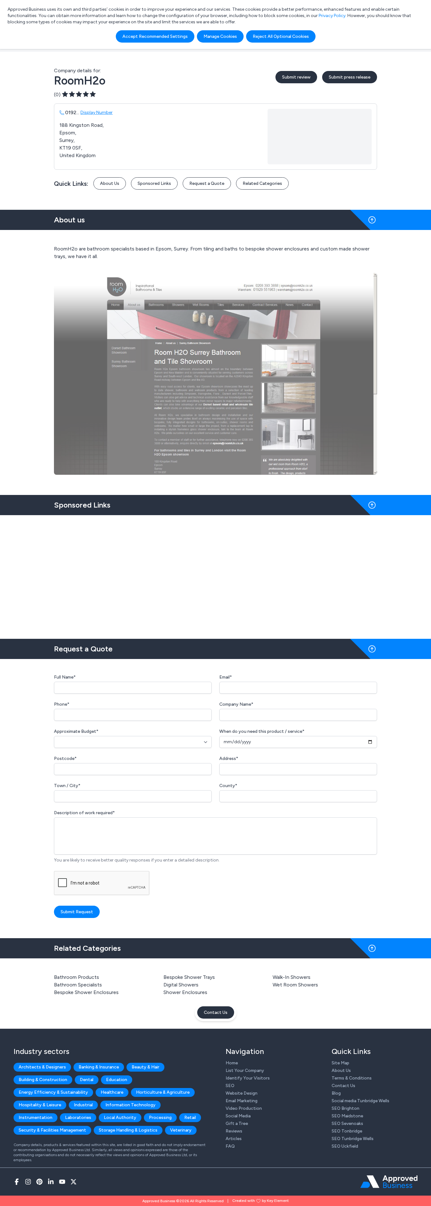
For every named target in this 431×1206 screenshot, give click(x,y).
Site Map (340, 1063)
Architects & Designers (42, 1067)
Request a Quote (206, 183)
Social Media (238, 1116)
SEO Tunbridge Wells (353, 1138)
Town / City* (67, 785)
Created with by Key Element (260, 1200)
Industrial (83, 1105)
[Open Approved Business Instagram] (28, 1182)
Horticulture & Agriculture (163, 1092)
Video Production (244, 1108)
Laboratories (78, 1117)
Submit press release (349, 77)
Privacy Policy (332, 15)
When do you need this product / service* (261, 731)
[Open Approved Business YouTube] (62, 1182)
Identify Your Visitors (248, 1078)
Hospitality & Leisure (40, 1105)
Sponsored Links (154, 183)
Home (232, 1063)
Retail (190, 1117)
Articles (234, 1138)
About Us (109, 183)
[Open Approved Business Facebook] (17, 1182)
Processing (160, 1117)
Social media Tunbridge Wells (360, 1100)
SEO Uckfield (345, 1146)
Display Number (96, 112)
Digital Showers (180, 985)
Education (116, 1079)
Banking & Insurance (99, 1067)
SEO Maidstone (347, 1116)
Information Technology (130, 1105)
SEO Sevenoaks (347, 1123)
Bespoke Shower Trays (189, 977)
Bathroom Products (76, 977)
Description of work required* (84, 812)
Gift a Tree (237, 1123)
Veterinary (181, 1130)
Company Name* (236, 704)
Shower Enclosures (185, 992)
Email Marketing (241, 1100)
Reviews (234, 1131)
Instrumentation (35, 1117)
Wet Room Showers (295, 985)
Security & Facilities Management (52, 1130)
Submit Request (77, 912)
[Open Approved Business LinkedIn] (51, 1182)
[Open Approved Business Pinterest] (39, 1182)
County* (228, 785)
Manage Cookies (220, 36)
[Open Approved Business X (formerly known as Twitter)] (73, 1182)
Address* (228, 758)
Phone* (61, 704)
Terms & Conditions (352, 1078)
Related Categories (262, 183)
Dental (86, 1079)
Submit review (296, 77)
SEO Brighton (345, 1108)
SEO (230, 1085)
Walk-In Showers (291, 977)
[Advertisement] (215, 574)
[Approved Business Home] (388, 1181)
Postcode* (65, 758)
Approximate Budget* (76, 731)
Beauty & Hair (145, 1067)
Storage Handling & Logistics (128, 1130)
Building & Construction (43, 1079)
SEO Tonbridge (347, 1131)
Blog (336, 1093)
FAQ (230, 1146)
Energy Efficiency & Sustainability (53, 1092)
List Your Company (245, 1070)
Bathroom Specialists (78, 985)
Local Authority (120, 1117)
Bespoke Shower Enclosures (86, 992)
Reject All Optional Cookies (281, 36)
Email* (225, 677)
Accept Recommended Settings (155, 36)
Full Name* (65, 677)
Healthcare (112, 1092)
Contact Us (215, 1012)
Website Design (241, 1093)
